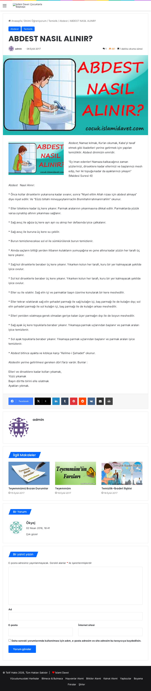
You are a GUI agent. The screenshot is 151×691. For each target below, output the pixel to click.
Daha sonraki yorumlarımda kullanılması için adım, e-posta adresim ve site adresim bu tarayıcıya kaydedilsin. (76, 640)
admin (18, 48)
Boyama (138, 678)
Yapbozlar (125, 678)
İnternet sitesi (86, 625)
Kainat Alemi (110, 678)
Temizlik (52, 20)
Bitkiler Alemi (93, 678)
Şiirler (82, 684)
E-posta (13, 625)
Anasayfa (16, 20)
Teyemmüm (63, 488)
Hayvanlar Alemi (74, 678)
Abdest (63, 20)
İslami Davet (62, 672)
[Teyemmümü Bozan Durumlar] (29, 473)
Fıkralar (72, 684)
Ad (10, 609)
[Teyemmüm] (75, 473)
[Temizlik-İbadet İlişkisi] (122, 473)
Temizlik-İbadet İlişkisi (116, 488)
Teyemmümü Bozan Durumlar (28, 488)
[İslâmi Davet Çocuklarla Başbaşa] (30, 5)
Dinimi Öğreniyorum (35, 20)
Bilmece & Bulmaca (52, 678)
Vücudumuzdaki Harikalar (24, 678)
